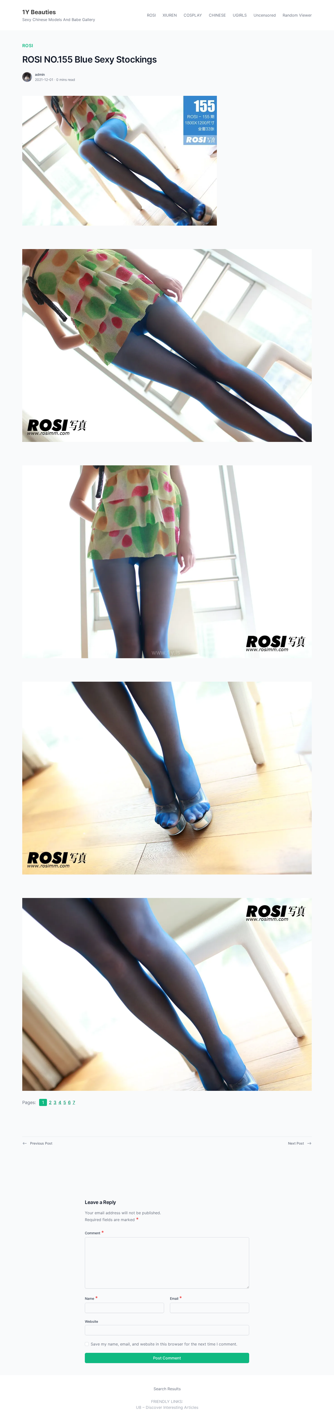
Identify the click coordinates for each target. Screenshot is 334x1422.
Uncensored (265, 15)
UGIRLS (240, 15)
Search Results (167, 1388)
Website (91, 1321)
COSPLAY (193, 15)
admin (40, 74)
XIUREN (170, 15)
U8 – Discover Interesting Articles (167, 1407)
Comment (94, 1233)
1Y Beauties (39, 12)
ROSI (151, 15)
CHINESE (217, 15)
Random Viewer (297, 15)
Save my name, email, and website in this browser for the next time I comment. (164, 1344)
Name (91, 1298)
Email (176, 1298)
